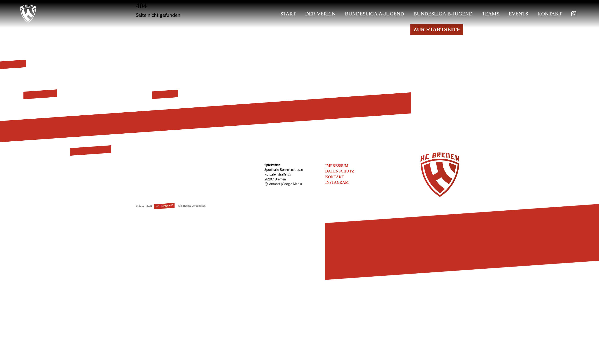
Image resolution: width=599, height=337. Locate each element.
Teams (490, 14)
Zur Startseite (436, 29)
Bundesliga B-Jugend (443, 14)
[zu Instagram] (573, 14)
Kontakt (549, 14)
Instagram (337, 182)
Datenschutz (339, 171)
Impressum (336, 166)
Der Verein (320, 14)
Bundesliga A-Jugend (374, 14)
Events (518, 14)
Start (288, 14)
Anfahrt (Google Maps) (285, 184)
